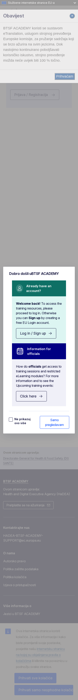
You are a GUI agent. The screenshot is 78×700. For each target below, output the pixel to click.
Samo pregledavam (54, 422)
